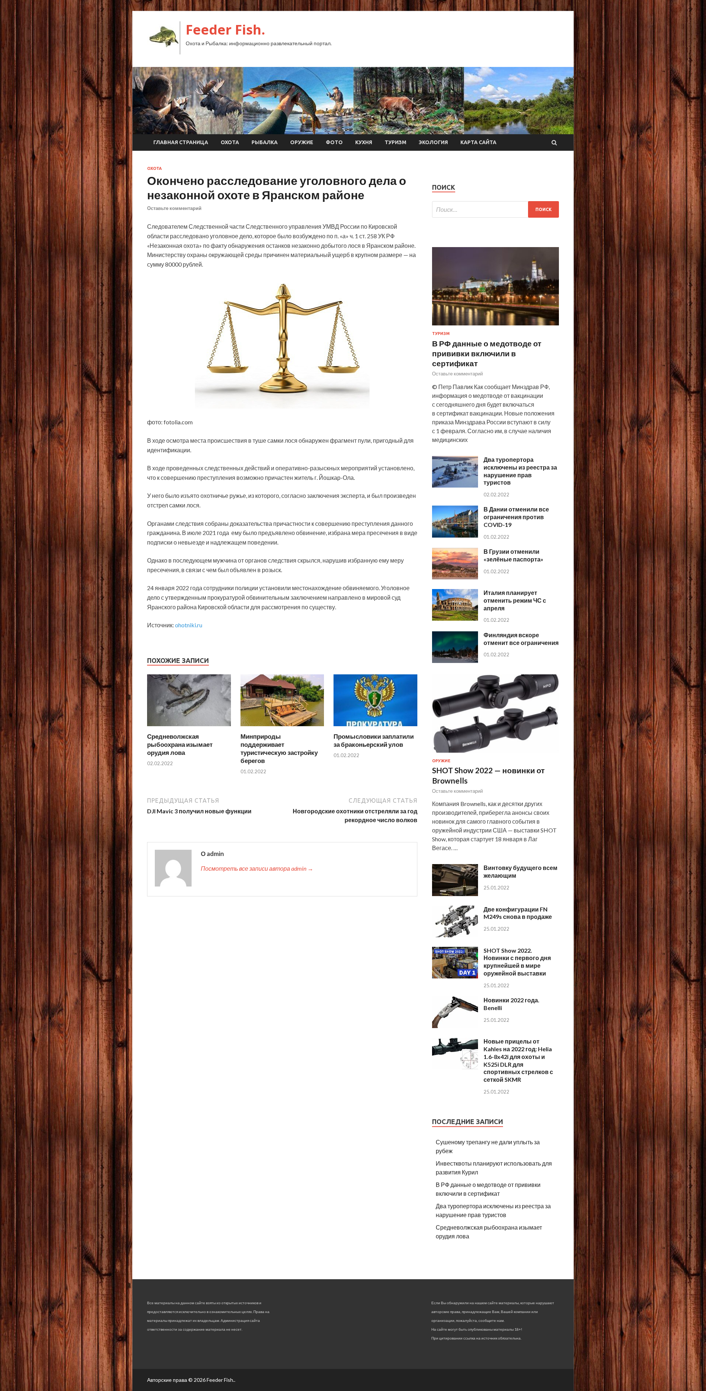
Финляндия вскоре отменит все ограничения (521, 638)
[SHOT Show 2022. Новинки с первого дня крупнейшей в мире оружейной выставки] (455, 976)
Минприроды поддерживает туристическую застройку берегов (279, 748)
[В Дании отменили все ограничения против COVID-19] (455, 535)
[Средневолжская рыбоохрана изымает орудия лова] (189, 727)
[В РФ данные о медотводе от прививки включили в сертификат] (495, 326)
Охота (230, 142)
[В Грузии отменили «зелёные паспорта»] (455, 577)
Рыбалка (265, 142)
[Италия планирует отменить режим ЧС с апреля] (455, 618)
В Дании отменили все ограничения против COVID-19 (516, 517)
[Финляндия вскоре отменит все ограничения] (455, 660)
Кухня (363, 142)
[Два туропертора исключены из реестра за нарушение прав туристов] (455, 485)
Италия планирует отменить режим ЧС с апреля (515, 600)
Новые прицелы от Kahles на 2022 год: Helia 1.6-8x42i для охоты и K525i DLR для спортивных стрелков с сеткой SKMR (518, 1060)
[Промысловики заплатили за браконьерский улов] (375, 727)
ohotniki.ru (188, 624)
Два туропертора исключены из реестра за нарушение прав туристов (520, 471)
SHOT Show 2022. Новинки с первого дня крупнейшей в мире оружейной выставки (517, 962)
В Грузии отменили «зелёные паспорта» (513, 555)
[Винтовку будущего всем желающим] (455, 893)
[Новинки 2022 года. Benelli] (455, 1025)
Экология (433, 142)
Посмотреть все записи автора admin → (257, 868)
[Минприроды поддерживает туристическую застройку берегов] (282, 727)
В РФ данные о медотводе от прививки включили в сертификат (486, 353)
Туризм (395, 142)
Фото (334, 142)
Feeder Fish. (225, 30)
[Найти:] (495, 209)
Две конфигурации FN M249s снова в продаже (518, 913)
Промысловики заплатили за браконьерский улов (374, 740)
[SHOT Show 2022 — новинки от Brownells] (495, 753)
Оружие (301, 142)
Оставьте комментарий (174, 208)
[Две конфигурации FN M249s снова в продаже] (455, 934)
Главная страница (180, 142)
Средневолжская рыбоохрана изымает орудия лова (180, 744)
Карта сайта (478, 142)
